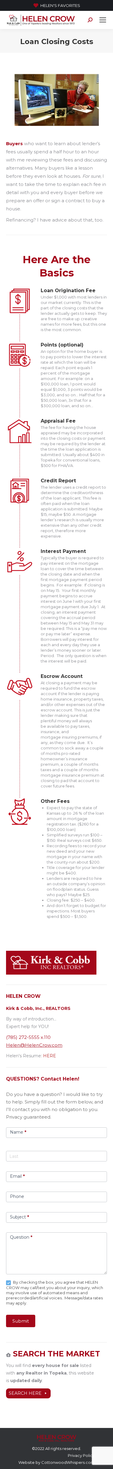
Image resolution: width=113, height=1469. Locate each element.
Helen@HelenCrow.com (34, 1045)
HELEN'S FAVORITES (60, 5)
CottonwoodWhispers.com (68, 1462)
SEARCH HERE (25, 1393)
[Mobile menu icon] (103, 20)
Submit (20, 1321)
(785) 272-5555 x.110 (28, 1037)
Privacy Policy (81, 1455)
